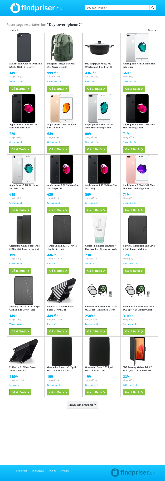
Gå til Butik (18, 88)
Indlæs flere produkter (81, 404)
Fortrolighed (38, 470)
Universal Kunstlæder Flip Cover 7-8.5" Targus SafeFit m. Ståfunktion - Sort (139, 249)
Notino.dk (89, 263)
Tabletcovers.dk (130, 263)
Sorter (151, 30)
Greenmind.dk (129, 81)
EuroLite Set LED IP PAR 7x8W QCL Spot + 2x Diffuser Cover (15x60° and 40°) (101, 309)
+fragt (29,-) (15, 76)
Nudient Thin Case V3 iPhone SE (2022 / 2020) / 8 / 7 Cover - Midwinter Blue (25, 67)
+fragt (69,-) (129, 76)
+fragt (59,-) (91, 319)
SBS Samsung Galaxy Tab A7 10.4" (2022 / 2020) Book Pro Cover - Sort (137, 370)
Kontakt (64, 470)
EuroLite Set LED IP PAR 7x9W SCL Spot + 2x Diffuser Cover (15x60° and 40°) (139, 309)
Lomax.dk (89, 81)
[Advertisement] (82, 435)
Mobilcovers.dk (16, 81)
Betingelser (21, 470)
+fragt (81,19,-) (92, 76)
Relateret (13, 30)
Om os (52, 470)
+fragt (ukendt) (54, 76)
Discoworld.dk (91, 324)
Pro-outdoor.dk (54, 81)
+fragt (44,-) (91, 259)
